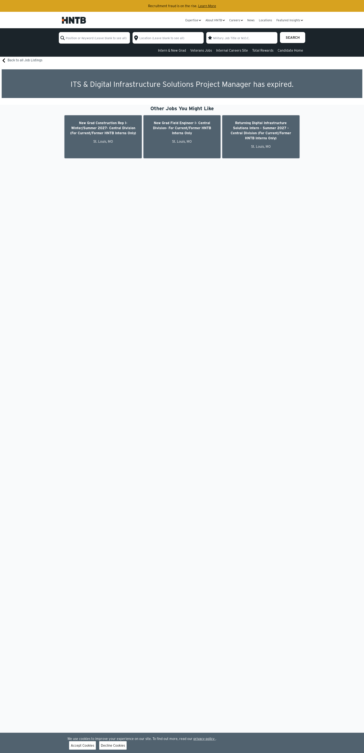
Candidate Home (290, 50)
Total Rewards (262, 50)
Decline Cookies (113, 745)
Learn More (207, 6)
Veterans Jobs (201, 50)
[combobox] (94, 38)
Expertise (191, 20)
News (251, 20)
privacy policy (204, 738)
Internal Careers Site (232, 50)
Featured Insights (288, 20)
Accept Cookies (82, 745)
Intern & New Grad (172, 50)
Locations (265, 20)
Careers (234, 20)
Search (293, 37)
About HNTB (213, 20)
